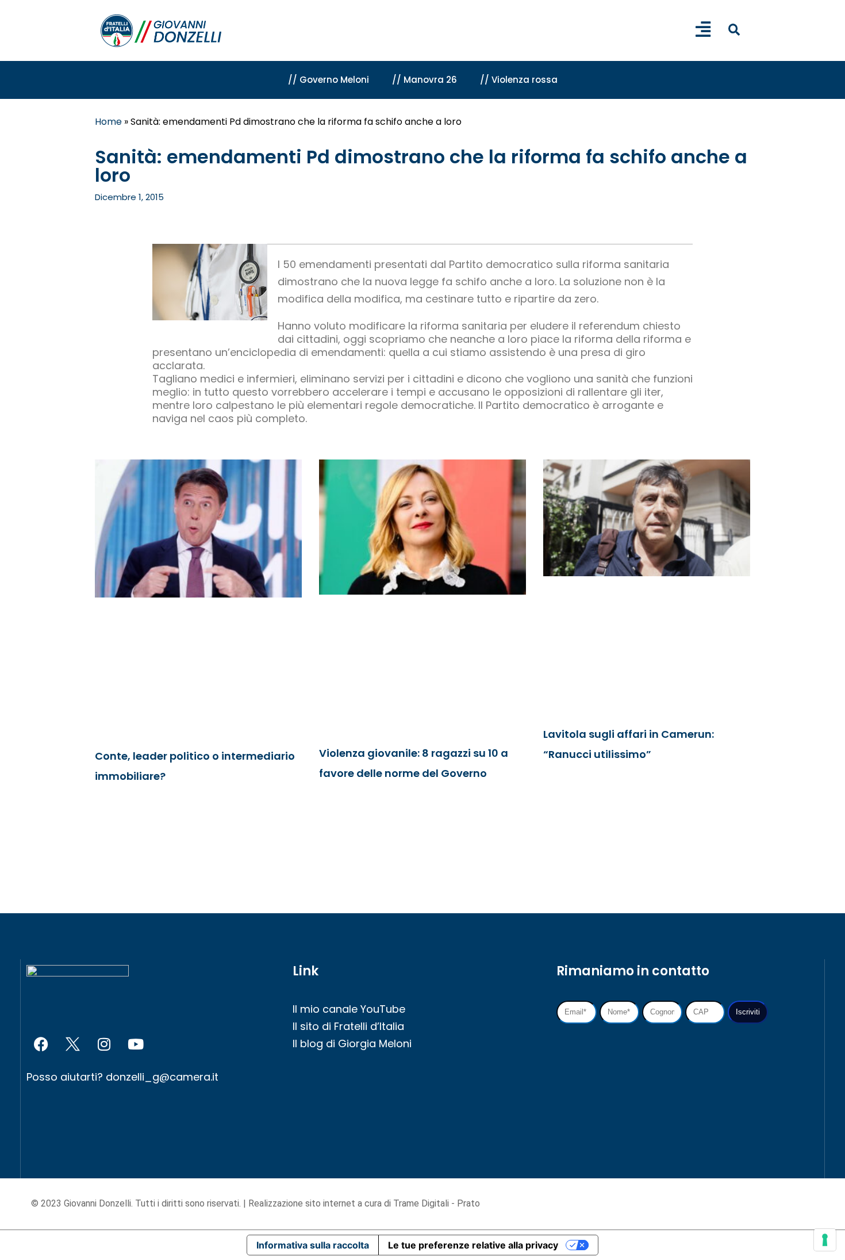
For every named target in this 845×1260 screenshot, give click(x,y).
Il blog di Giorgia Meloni (352, 1043)
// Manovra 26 (424, 80)
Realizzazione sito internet (303, 1203)
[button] (733, 29)
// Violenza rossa (519, 80)
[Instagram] (104, 1044)
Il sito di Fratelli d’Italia (348, 1026)
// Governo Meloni (328, 80)
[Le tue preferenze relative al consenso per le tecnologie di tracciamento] (825, 1240)
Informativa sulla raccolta (312, 1245)
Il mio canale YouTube (349, 1009)
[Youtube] (135, 1044)
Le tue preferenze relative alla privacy (473, 1245)
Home (108, 121)
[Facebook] (40, 1044)
